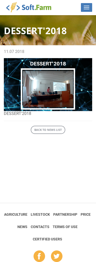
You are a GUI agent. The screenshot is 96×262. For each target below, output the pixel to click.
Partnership (65, 214)
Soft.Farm (31, 7)
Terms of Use (65, 227)
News (22, 227)
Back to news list (48, 130)
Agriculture (15, 214)
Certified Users (47, 239)
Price (86, 214)
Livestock (40, 214)
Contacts (40, 227)
